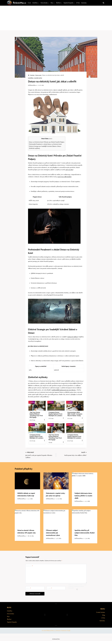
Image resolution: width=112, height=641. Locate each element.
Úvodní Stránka (100, 612)
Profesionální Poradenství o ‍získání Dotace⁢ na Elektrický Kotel (45, 144)
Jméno (28, 588)
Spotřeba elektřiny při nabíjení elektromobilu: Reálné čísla (85, 532)
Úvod (29, 3)
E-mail (49, 588)
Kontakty (84, 3)
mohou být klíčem (72, 337)
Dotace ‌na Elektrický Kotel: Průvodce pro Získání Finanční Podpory (46, 142)
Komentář (29, 566)
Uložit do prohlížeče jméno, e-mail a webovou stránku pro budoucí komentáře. (77, 586)
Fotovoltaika (10, 613)
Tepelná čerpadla (12, 622)
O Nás (78, 3)
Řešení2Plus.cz (33, 85)
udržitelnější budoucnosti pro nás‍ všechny (64, 390)
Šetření (9, 619)
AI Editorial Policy (56, 639)
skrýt (50, 138)
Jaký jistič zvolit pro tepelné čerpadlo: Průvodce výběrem (38, 455)
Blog (103, 615)
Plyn (8, 616)
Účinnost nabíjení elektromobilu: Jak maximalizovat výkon (53, 532)
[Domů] (28, 75)
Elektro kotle (38, 78)
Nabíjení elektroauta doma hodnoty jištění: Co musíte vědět (83, 495)
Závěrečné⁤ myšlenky (34, 148)
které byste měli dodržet (64, 177)
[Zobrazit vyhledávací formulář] (103, 2)
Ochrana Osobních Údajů (63, 630)
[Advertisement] (56, 17)
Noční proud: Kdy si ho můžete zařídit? (75, 454)
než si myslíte (69, 169)
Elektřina (30, 78)
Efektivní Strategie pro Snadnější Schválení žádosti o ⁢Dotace (45, 146)
